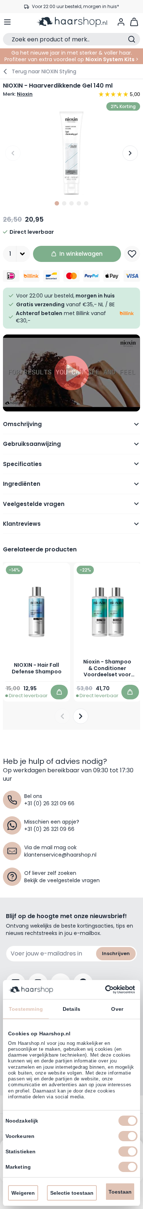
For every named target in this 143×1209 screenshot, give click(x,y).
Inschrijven (116, 953)
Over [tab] (117, 1009)
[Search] (132, 39)
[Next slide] (80, 716)
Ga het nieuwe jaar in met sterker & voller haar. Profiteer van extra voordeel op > (71, 56)
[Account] (121, 22)
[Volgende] (130, 153)
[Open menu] (7, 22)
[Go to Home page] (71, 22)
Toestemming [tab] (26, 1009)
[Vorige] (13, 153)
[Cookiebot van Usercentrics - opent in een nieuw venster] (103, 989)
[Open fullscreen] (71, 153)
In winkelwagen (81, 254)
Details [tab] (71, 1009)
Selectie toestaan (72, 1193)
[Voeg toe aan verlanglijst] (132, 254)
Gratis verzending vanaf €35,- (75, 8)
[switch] (128, 1136)
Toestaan (120, 1192)
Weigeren (23, 1193)
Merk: (18, 94)
